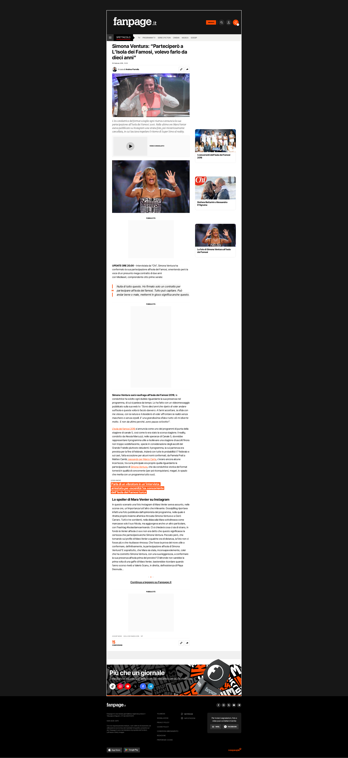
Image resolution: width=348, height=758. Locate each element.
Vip (142, 636)
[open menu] (110, 37)
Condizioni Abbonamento (167, 731)
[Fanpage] (116, 705)
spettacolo (123, 37)
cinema (176, 38)
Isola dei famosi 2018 (131, 636)
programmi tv (149, 38)
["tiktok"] (112, 686)
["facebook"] (143, 686)
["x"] (135, 686)
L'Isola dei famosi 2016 (124, 428)
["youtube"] (128, 686)
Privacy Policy (163, 722)
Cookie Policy (163, 727)
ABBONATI (211, 22)
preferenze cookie (165, 740)
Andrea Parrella (132, 69)
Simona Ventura (139, 466)
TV (139, 38)
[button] (187, 69)
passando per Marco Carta (142, 459)
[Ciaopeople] (234, 750)
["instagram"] (120, 686)
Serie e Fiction (164, 38)
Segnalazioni (162, 718)
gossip (194, 38)
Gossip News (117, 636)
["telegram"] (150, 686)
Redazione (161, 735)
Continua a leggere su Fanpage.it (150, 582)
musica (185, 38)
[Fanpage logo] (131, 22)
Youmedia (161, 714)
